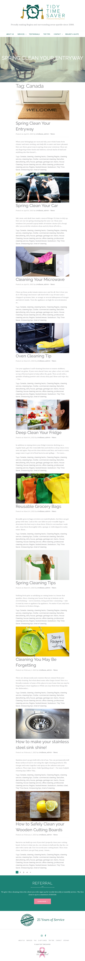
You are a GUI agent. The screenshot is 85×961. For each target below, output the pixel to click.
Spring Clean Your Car (37, 205)
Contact (57, 34)
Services (21, 34)
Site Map (66, 940)
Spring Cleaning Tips (36, 582)
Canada (23, 157)
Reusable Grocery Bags (38, 506)
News (52, 134)
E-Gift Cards (42, 940)
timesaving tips (27, 170)
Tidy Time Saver (22, 788)
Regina (32, 167)
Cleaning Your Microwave (40, 279)
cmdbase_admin (42, 134)
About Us (10, 34)
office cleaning (47, 164)
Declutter (60, 159)
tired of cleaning (40, 170)
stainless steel (62, 785)
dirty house (30, 162)
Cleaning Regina (53, 157)
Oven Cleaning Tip (33, 355)
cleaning (30, 157)
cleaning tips (27, 159)
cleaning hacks (40, 157)
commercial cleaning (47, 159)
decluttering (20, 162)
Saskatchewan (41, 167)
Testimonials (34, 34)
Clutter (35, 159)
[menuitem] (10, 34)
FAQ (35, 940)
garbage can (48, 162)
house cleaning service (32, 164)
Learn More (42, 901)
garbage (39, 162)
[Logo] (42, 13)
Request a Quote (72, 34)
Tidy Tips (46, 34)
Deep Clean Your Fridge (39, 432)
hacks (56, 162)
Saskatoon (52, 167)
